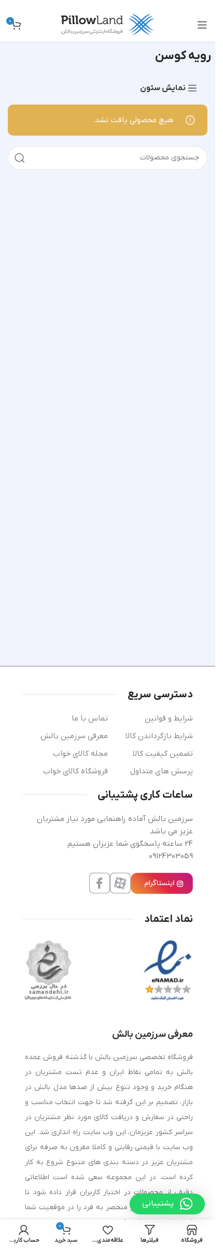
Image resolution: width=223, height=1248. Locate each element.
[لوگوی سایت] (108, 24)
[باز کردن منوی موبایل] (202, 24)
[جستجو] (20, 158)
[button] (167, 1204)
